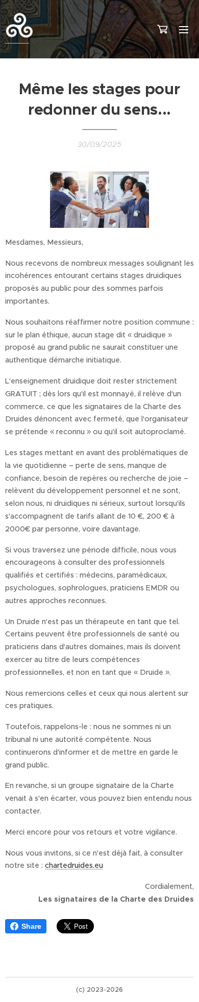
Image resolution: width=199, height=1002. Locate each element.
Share (31, 926)
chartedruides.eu (74, 865)
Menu (183, 29)
